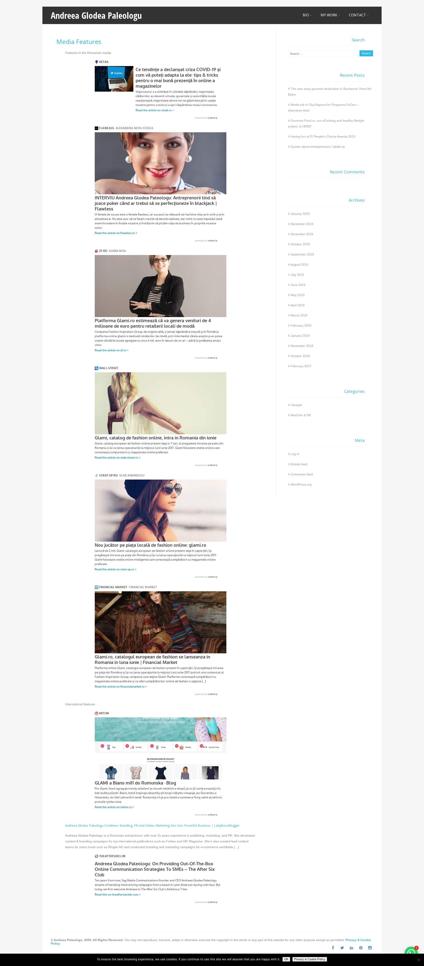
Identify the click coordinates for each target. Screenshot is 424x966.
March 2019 (299, 315)
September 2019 (302, 254)
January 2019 (300, 335)
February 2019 (301, 325)
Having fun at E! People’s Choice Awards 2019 (323, 136)
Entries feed (299, 464)
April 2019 (297, 305)
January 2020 (300, 214)
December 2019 (302, 224)
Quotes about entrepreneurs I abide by (318, 146)
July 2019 (297, 274)
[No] (418, 960)
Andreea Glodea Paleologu (96, 15)
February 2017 (301, 366)
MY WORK (329, 15)
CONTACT (357, 15)
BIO (306, 15)
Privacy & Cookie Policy (309, 959)
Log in (295, 454)
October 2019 (300, 244)
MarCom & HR (301, 415)
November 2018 (302, 346)
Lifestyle (296, 405)
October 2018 (300, 356)
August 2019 (299, 264)
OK (286, 959)
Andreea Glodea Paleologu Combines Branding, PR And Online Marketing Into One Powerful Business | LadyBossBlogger (152, 825)
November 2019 (302, 234)
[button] (411, 953)
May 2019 (298, 295)
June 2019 (298, 285)
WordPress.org (301, 484)
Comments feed (302, 474)
